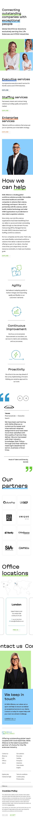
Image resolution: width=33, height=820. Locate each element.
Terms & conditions (21, 774)
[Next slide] (26, 398)
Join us (4, 763)
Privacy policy (20, 779)
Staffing (18, 758)
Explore (5, 90)
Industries (19, 763)
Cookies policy (20, 776)
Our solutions (20, 753)
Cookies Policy (11, 805)
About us (4, 756)
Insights (18, 767)
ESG (3, 758)
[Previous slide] (20, 398)
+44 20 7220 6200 (17, 619)
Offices (4, 760)
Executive (19, 756)
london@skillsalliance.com (17, 621)
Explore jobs (5, 774)
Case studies (20, 765)
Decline (5, 815)
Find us (16, 630)
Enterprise (19, 760)
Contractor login (6, 776)
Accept (12, 815)
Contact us (9, 719)
